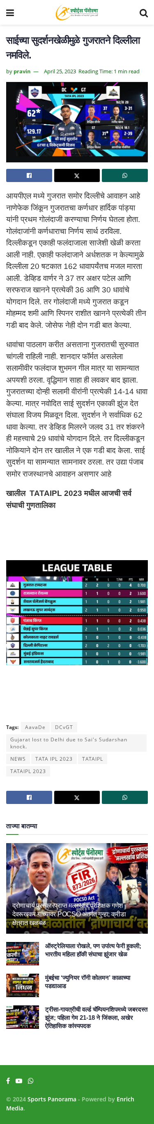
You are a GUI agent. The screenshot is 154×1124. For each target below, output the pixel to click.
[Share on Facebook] (29, 175)
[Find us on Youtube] (19, 1081)
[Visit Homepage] (77, 12)
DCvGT (64, 727)
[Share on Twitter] (77, 175)
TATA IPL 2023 (54, 758)
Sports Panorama (52, 1099)
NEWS (18, 758)
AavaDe (35, 727)
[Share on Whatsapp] (125, 175)
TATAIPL (92, 758)
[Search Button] (144, 12)
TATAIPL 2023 (28, 771)
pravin (22, 71)
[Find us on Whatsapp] (31, 1081)
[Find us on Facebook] (8, 1081)
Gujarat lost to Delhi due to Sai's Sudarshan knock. (68, 743)
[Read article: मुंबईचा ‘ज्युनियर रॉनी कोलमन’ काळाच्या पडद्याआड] (22, 985)
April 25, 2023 (60, 71)
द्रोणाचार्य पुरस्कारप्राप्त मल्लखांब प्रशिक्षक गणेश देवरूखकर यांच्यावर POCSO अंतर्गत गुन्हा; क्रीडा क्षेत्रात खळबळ (69, 914)
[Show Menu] (10, 12)
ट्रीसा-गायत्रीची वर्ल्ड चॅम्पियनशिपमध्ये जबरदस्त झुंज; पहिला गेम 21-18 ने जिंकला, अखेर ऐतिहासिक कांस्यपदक (96, 1017)
